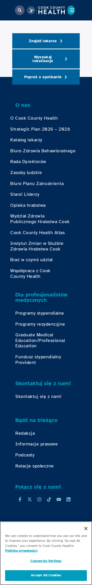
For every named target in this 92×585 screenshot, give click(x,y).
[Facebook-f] (20, 499)
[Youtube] (58, 499)
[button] (20, 10)
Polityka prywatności (21, 551)
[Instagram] (39, 499)
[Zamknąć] (85, 528)
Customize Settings (46, 561)
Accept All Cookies (46, 575)
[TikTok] (49, 499)
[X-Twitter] (29, 499)
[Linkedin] (68, 499)
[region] (46, 553)
